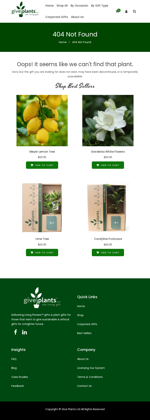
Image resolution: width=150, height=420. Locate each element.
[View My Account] (126, 11)
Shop (80, 315)
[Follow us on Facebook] (15, 332)
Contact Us (84, 386)
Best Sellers (84, 333)
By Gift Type (99, 6)
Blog (14, 368)
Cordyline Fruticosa (108, 239)
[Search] (134, 11)
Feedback (17, 386)
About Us (77, 17)
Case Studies (19, 377)
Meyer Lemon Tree (42, 152)
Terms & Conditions (90, 377)
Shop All (62, 6)
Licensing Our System (91, 368)
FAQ (13, 359)
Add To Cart (44, 165)
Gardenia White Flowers (108, 152)
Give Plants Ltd (71, 409)
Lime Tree (42, 239)
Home (49, 6)
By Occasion (79, 6)
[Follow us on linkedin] (24, 332)
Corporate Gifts (56, 17)
